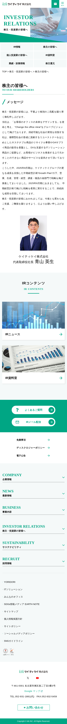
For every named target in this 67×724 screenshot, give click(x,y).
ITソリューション (14, 589)
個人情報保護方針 (13, 619)
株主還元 (50, 63)
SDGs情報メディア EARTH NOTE (22, 604)
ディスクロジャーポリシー (31, 447)
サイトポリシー (13, 626)
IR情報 (16, 47)
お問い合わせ (34, 707)
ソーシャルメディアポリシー (20, 633)
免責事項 (21, 440)
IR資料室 (50, 55)
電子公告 (21, 455)
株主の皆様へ (50, 47)
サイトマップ (11, 611)
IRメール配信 (33, 422)
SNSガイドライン (14, 641)
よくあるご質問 (33, 410)
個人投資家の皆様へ (17, 55)
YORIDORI (10, 582)
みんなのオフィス (14, 597)
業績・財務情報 (17, 63)
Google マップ (32, 691)
